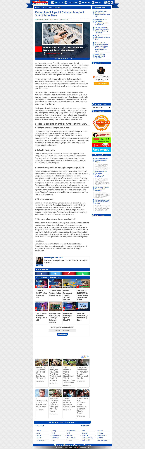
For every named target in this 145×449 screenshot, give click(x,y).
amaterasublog (84, 447)
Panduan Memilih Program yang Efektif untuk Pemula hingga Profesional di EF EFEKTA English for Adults (101, 47)
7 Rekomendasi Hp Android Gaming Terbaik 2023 (41, 316)
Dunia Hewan (55, 438)
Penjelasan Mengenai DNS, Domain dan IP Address (101, 160)
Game (53, 440)
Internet (69, 440)
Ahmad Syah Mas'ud (102, 77)
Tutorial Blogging (102, 440)
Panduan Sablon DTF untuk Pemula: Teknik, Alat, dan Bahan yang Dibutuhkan (101, 30)
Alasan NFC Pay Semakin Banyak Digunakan (100, 56)
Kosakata (85, 435)
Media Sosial (86, 440)
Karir (83, 431)
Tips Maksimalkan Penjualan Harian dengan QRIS (102, 37)
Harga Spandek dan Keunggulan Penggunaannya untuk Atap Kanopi (101, 22)
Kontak (97, 2)
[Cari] (112, 3)
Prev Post (40, 426)
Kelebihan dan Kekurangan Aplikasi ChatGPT (68, 316)
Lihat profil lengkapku (101, 83)
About (58, 445)
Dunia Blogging (56, 435)
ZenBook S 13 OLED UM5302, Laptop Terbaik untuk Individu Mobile (82, 295)
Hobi (68, 433)
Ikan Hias (69, 435)
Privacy (67, 445)
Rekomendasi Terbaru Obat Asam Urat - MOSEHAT (101, 189)
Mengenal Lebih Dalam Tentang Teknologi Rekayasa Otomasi (54, 317)
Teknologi (100, 433)
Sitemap (88, 445)
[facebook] (42, 273)
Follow (39, 265)
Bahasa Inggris (41, 440)
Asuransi (39, 438)
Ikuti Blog (86, 2)
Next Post (84, 426)
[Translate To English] (105, 2)
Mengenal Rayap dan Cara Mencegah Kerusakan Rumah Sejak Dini (102, 14)
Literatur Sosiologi (87, 438)
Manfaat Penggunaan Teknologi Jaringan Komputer (67, 295)
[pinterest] (69, 273)
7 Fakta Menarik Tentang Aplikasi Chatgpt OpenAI (55, 293)
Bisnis (53, 433)
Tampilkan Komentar (63, 422)
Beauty (54, 431)
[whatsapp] (83, 273)
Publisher (100, 431)
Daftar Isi (58, 2)
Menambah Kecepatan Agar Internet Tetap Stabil (82, 316)
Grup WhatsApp (71, 431)
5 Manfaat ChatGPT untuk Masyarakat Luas (41, 294)
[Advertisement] (101, 249)
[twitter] (55, 273)
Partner (77, 445)
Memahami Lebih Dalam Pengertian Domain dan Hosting (102, 201)
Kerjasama (72, 2)
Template (100, 438)
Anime (38, 433)
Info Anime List (71, 438)
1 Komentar (64, 19)
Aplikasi (39, 435)
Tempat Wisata (101, 435)
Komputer (85, 433)
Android (39, 431)
